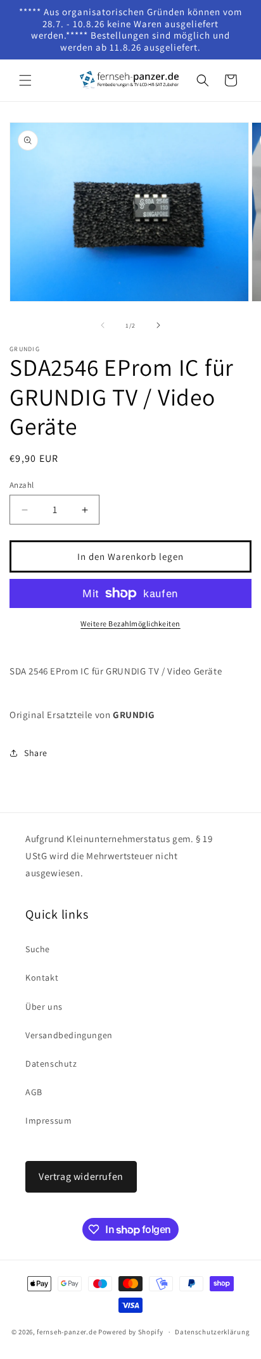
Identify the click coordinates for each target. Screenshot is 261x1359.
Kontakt (41, 977)
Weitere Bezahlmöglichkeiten (130, 623)
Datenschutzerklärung (212, 1331)
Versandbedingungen (69, 1035)
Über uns (44, 1006)
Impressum (48, 1120)
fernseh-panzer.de (66, 1331)
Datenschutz (51, 1063)
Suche (37, 949)
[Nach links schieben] (103, 325)
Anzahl (22, 485)
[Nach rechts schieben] (158, 325)
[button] (25, 80)
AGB (33, 1092)
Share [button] (36, 753)
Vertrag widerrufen (81, 1176)
